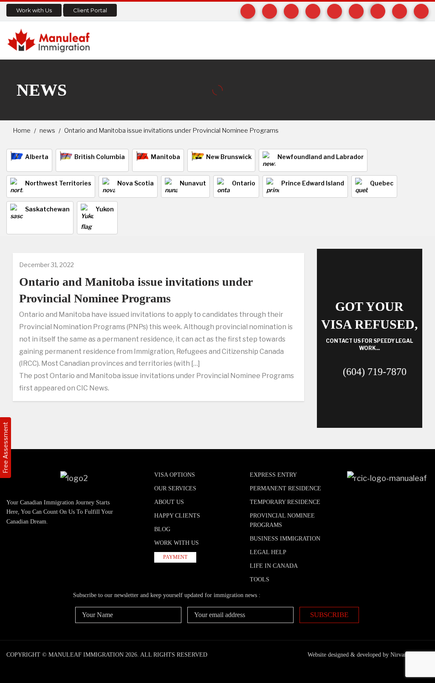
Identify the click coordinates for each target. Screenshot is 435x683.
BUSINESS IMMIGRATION (285, 538)
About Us (169, 502)
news (47, 130)
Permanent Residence (285, 488)
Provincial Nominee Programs (282, 520)
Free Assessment (5, 447)
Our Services (175, 488)
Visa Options (174, 475)
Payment (175, 557)
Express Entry (273, 475)
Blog (162, 529)
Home (22, 130)
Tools (259, 579)
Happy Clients (177, 515)
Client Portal (90, 10)
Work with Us (34, 10)
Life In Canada (274, 566)
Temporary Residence (285, 502)
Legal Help (268, 552)
